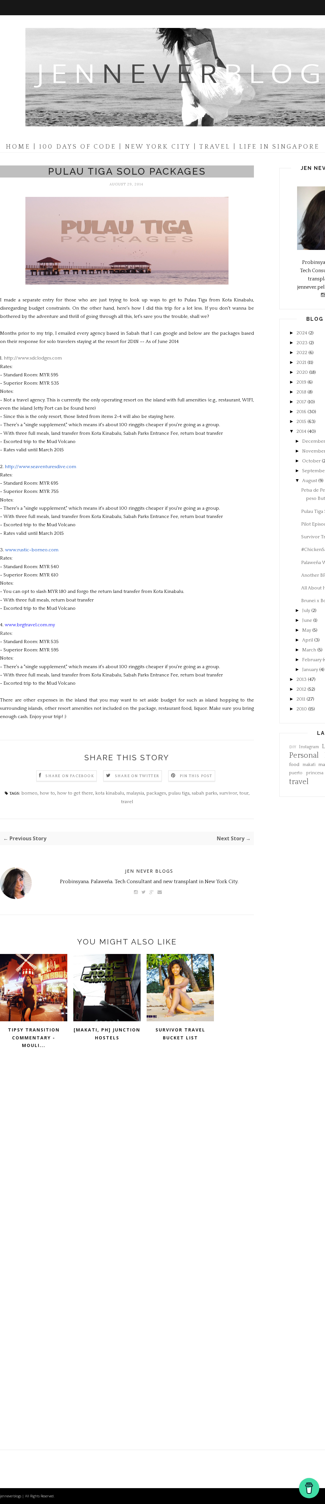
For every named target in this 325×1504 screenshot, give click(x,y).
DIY (292, 747)
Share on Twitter (137, 776)
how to (47, 793)
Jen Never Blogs (149, 871)
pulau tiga (178, 793)
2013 (301, 679)
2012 (301, 689)
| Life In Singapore (276, 146)
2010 (301, 709)
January (310, 669)
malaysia (135, 793)
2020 (302, 372)
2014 (301, 431)
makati (308, 764)
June (307, 620)
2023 (302, 343)
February (312, 659)
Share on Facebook (69, 776)
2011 (300, 699)
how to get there (75, 793)
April (307, 640)
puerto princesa (306, 773)
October (311, 461)
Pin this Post (196, 776)
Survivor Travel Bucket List (180, 1034)
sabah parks (204, 793)
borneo (29, 793)
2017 (301, 402)
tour (244, 793)
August (309, 480)
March (309, 650)
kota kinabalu (109, 793)
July (306, 610)
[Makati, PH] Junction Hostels (107, 1034)
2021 (301, 362)
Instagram (309, 747)
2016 (301, 411)
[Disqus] (127, 1154)
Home (18, 146)
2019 (301, 382)
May (306, 630)
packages (156, 793)
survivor (228, 793)
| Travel (212, 146)
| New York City (155, 146)
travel (127, 801)
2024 (301, 333)
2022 (301, 352)
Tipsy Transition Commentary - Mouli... (34, 1037)
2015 (301, 421)
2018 (301, 392)
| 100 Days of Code (74, 146)
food (294, 764)
